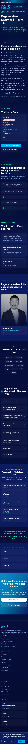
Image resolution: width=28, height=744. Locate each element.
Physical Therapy (5, 665)
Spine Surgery (4, 681)
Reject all (13, 741)
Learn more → (9, 2)
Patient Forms (4, 670)
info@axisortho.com (8, 643)
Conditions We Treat (6, 659)
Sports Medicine (5, 686)
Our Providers (4, 662)
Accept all (21, 741)
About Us (3, 654)
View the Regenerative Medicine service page (13, 537)
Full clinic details (7, 137)
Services (3, 657)
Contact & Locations (6, 673)
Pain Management (5, 689)
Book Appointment (13, 599)
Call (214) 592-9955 (11, 150)
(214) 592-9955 (7, 133)
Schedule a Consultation (12, 145)
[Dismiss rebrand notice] (26, 2)
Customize (5, 741)
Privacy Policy (6, 737)
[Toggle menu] (25, 6)
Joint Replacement (5, 683)
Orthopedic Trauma (6, 691)
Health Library (4, 667)
